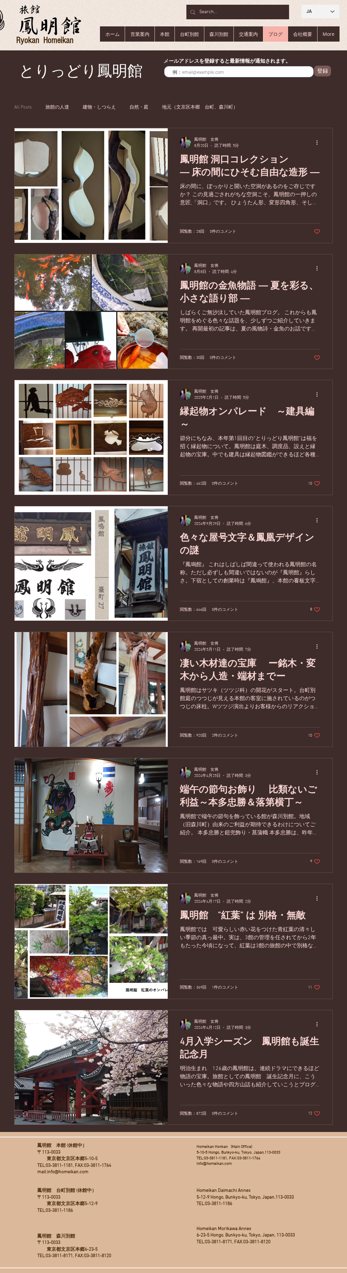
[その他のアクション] (319, 142)
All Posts (23, 107)
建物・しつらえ (99, 107)
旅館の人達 (57, 107)
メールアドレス (181, 60)
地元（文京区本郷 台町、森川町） (200, 107)
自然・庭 (138, 107)
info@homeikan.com (67, 1172)
